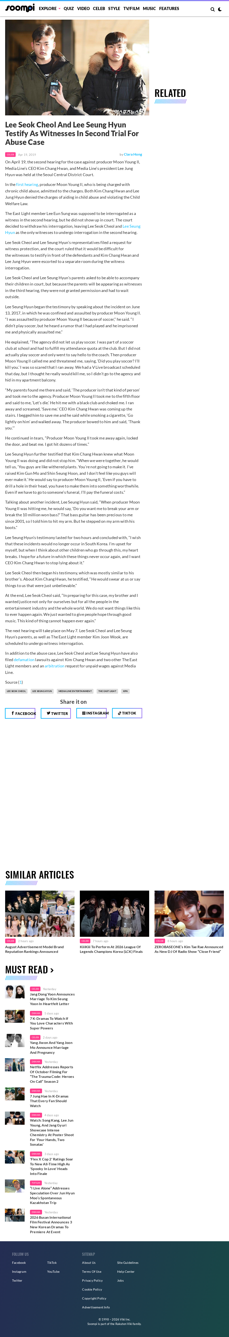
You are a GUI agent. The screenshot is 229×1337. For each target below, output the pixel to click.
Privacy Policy (92, 1280)
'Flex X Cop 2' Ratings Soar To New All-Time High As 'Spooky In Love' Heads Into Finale (51, 1166)
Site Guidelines (127, 1262)
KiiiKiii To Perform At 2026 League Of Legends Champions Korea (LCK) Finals (111, 949)
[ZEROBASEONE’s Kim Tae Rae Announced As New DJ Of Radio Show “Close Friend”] (189, 914)
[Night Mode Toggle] (220, 9)
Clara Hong (133, 154)
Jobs (120, 1280)
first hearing (27, 184)
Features (169, 8)
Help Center (126, 1271)
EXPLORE (48, 8)
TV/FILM (131, 8)
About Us (88, 1262)
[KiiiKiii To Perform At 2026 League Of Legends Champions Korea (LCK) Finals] (114, 914)
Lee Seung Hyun (42, 691)
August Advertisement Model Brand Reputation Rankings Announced (34, 949)
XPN (125, 691)
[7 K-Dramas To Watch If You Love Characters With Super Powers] (15, 1016)
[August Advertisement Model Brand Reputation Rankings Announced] (39, 914)
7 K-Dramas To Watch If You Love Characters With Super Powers (51, 1023)
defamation (24, 659)
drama (36, 1013)
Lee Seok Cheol (16, 691)
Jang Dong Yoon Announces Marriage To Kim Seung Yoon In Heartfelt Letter (52, 999)
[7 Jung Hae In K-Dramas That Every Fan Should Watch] (15, 1094)
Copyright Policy (94, 1298)
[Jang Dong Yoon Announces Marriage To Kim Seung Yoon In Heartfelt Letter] (15, 992)
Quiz (69, 8)
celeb (35, 988)
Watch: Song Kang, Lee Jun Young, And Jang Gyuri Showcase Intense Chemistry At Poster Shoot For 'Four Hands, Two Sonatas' (52, 1132)
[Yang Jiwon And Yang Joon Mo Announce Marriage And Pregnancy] (15, 1040)
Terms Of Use (91, 1271)
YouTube (53, 1271)
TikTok (52, 1262)
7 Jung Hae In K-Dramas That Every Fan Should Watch (49, 1101)
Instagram (96, 713)
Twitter (59, 713)
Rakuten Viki (123, 1324)
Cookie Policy (92, 1289)
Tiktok (128, 713)
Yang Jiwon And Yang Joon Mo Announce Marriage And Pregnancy (51, 1047)
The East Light (107, 691)
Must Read (26, 969)
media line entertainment (75, 691)
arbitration (54, 665)
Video (83, 8)
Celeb (99, 8)
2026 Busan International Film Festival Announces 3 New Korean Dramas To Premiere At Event (51, 1224)
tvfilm (36, 1182)
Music (149, 8)
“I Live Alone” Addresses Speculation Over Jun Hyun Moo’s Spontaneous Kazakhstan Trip (52, 1195)
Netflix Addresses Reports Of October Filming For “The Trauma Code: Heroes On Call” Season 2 (52, 1074)
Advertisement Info (96, 1307)
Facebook (25, 713)
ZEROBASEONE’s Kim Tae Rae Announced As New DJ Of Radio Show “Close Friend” (189, 949)
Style (114, 8)
